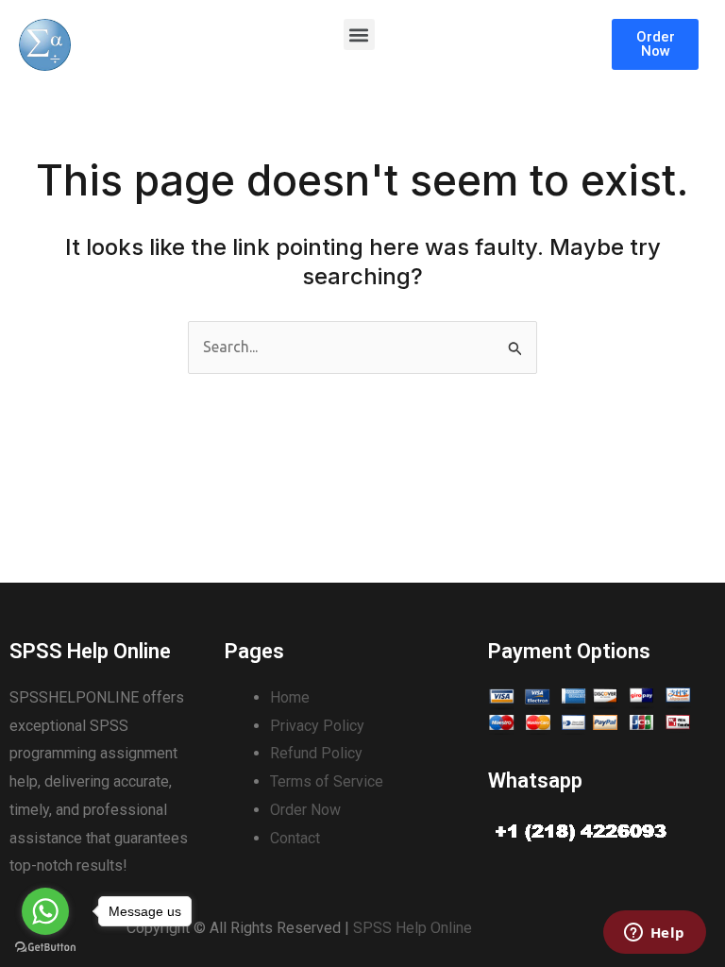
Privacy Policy (317, 726)
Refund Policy (316, 753)
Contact (295, 838)
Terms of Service (326, 781)
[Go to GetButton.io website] (45, 948)
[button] (359, 34)
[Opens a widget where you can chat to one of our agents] (654, 934)
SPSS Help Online (412, 928)
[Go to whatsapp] (45, 911)
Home (290, 697)
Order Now (305, 810)
